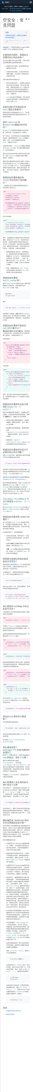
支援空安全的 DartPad (13, 1011)
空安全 (9, 49)
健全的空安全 (10, 1014)
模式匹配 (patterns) (16, 9)
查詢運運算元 (14, 564)
